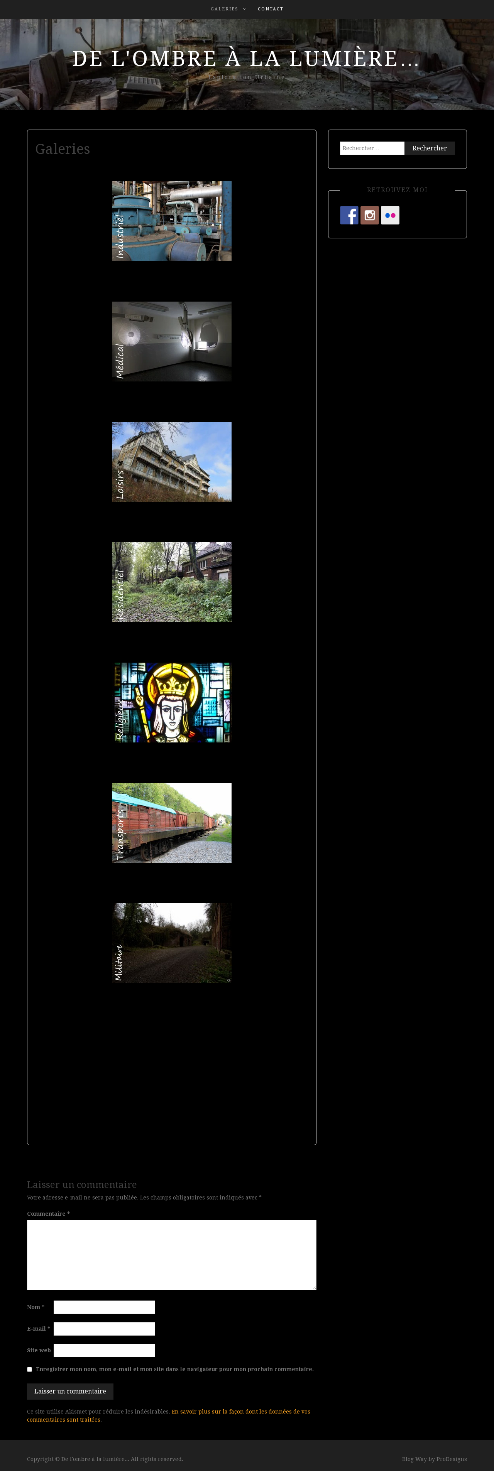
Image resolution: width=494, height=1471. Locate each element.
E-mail (38, 1329)
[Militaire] (171, 943)
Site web (39, 1350)
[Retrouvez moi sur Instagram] (369, 215)
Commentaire (48, 1214)
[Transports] (171, 823)
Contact (271, 9)
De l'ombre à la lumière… (247, 58)
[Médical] (171, 341)
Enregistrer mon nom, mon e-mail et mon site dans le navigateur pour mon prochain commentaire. (175, 1369)
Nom (35, 1307)
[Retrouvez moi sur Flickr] (390, 215)
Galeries (225, 9)
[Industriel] (171, 221)
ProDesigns (451, 1459)
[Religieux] (171, 702)
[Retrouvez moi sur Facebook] (349, 215)
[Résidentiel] (171, 582)
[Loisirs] (171, 462)
